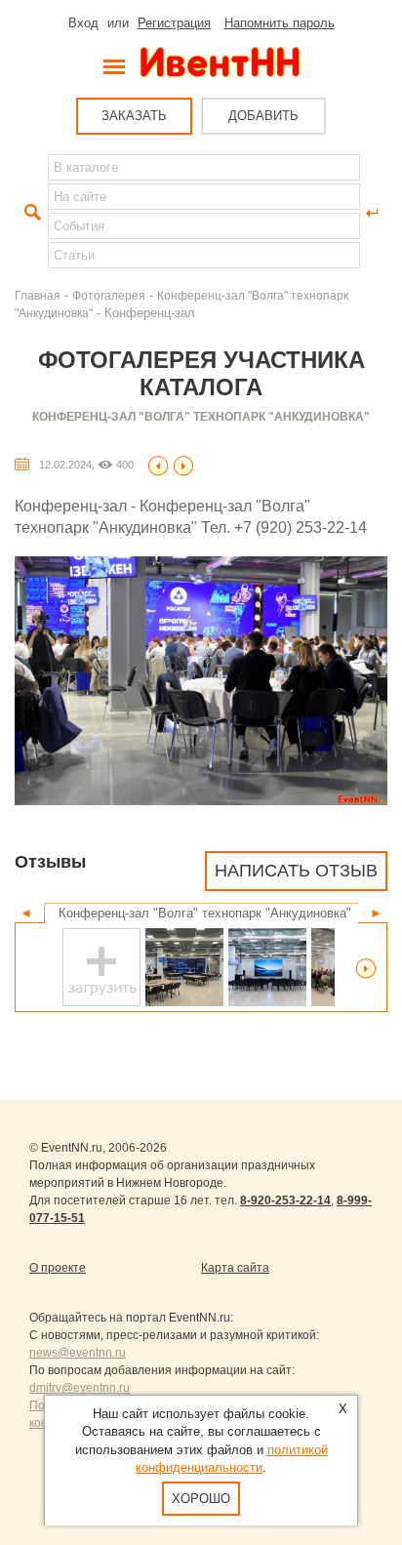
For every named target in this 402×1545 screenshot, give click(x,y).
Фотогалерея (108, 295)
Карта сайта (235, 1268)
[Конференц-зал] (158, 464)
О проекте (57, 1268)
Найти (30, 212)
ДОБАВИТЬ (263, 115)
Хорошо (201, 1498)
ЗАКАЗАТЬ (134, 115)
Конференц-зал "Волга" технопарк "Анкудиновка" (201, 417)
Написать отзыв (296, 870)
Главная (37, 295)
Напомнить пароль (279, 23)
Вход (83, 23)
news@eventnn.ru (77, 1353)
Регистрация (174, 23)
